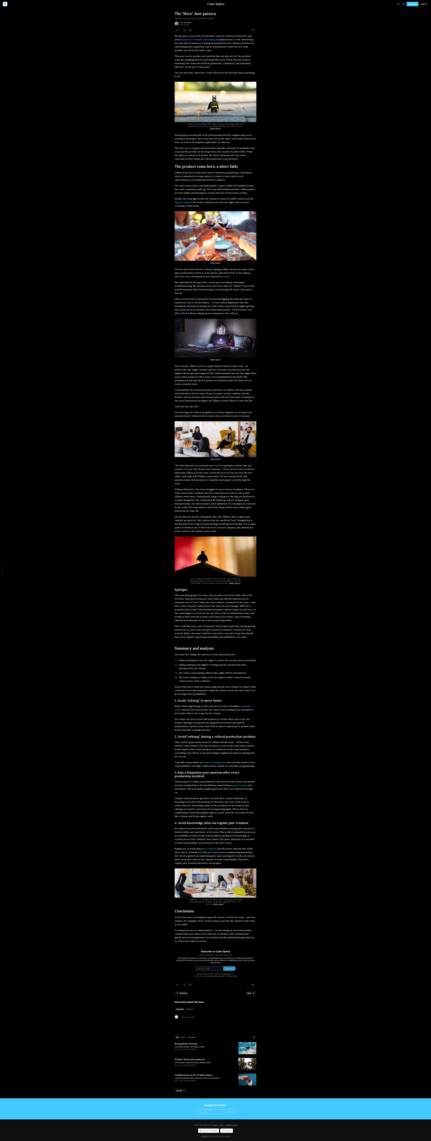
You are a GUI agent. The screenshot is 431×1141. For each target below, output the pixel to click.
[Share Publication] (403, 4)
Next (249, 993)
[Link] (171, 166)
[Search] (398, 4)
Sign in (424, 4)
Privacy (215, 1125)
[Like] (176, 1052)
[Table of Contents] (2, 570)
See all (179, 1090)
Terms (221, 1125)
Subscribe (412, 4)
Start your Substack (209, 1131)
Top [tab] (177, 1037)
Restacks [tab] (189, 1009)
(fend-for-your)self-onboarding (198, 39)
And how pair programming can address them (193, 1062)
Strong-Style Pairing (186, 1043)
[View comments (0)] (185, 30)
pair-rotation (209, 848)
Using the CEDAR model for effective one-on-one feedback (197, 1078)
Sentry (226, 276)
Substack (204, 1136)
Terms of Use (226, 974)
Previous (183, 993)
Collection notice (231, 1125)
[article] (215, 1048)
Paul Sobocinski (185, 22)
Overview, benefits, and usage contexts (190, 1047)
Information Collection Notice (215, 976)
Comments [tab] (180, 1009)
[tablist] (184, 1009)
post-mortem (240, 785)
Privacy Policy (232, 976)
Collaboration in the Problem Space (194, 1075)
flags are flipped (183, 202)
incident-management (214, 762)
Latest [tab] (183, 1037)
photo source (215, 128)
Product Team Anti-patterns (190, 1059)
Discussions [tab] (192, 1037)
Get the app (226, 1131)
